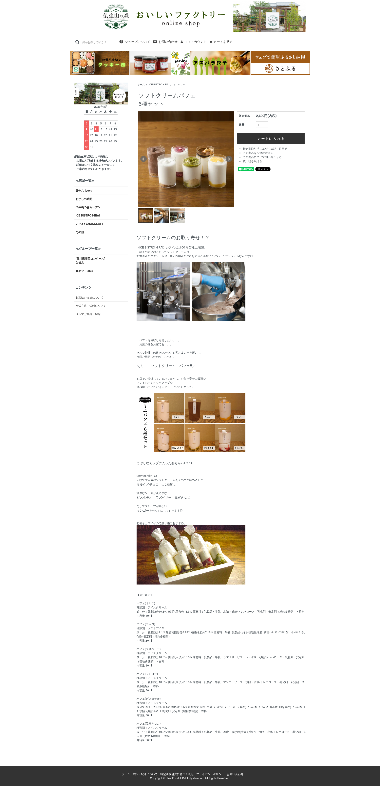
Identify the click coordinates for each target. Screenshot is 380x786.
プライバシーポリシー (210, 774)
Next (229, 159)
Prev (143, 159)
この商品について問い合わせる (262, 157)
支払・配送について (145, 774)
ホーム (141, 84)
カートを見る (223, 41)
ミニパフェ (179, 84)
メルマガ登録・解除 (88, 314)
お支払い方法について (89, 297)
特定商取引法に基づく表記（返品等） (266, 149)
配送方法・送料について (91, 306)
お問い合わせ (168, 42)
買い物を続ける (252, 161)
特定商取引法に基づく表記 (177, 774)
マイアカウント (195, 41)
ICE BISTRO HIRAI (159, 84)
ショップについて (137, 42)
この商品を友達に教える (258, 153)
